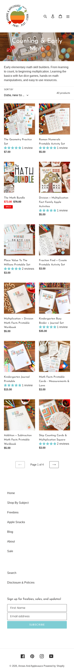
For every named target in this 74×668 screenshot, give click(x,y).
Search (11, 572)
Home (11, 493)
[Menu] (68, 16)
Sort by (8, 89)
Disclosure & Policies (20, 582)
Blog (10, 531)
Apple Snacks (16, 522)
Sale (10, 551)
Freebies (12, 512)
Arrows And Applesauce (30, 666)
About (11, 541)
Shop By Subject (18, 502)
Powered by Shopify (54, 666)
